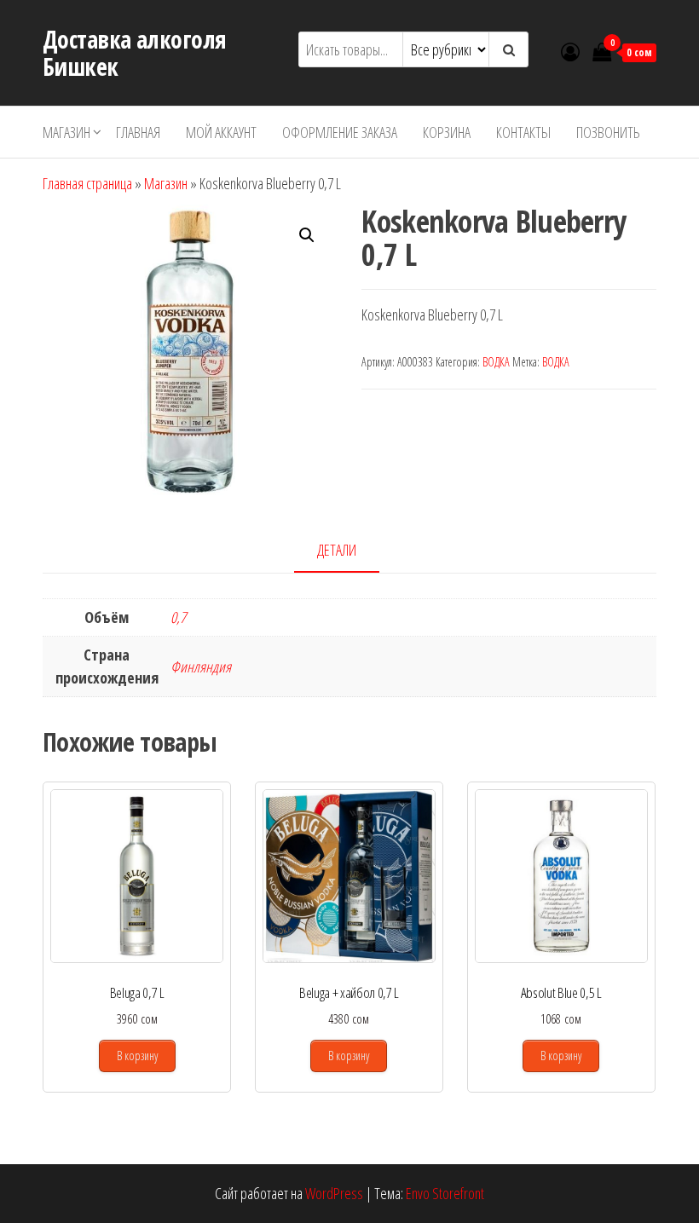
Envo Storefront (445, 1193)
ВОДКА (496, 362)
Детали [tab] (336, 549)
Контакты (523, 132)
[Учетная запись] (570, 51)
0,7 (178, 617)
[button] (307, 235)
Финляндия (200, 666)
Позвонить (608, 132)
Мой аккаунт (221, 132)
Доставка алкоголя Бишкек (134, 53)
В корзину (137, 1055)
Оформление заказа (339, 132)
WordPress (334, 1193)
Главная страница (87, 183)
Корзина (447, 132)
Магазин (66, 132)
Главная (138, 132)
